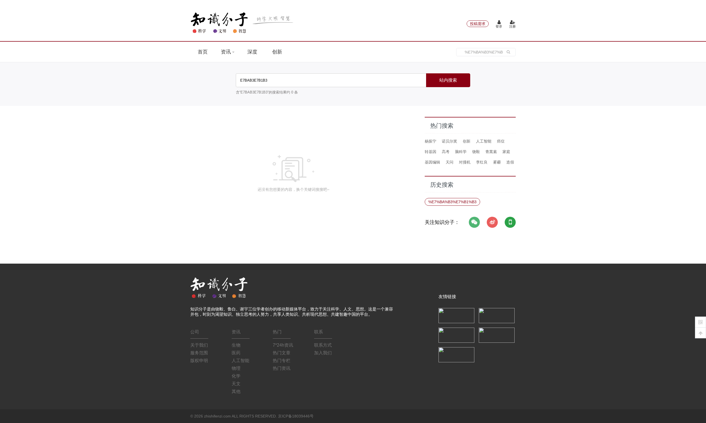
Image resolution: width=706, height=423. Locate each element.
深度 (252, 52)
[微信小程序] (510, 222)
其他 (236, 391)
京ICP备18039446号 (296, 416)
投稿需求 (477, 24)
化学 (236, 376)
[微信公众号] (474, 222)
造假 (510, 162)
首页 (203, 52)
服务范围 (199, 352)
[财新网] (497, 335)
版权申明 (199, 360)
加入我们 (323, 352)
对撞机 (464, 162)
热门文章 (281, 352)
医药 (236, 352)
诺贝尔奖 (449, 141)
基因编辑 (432, 162)
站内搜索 (448, 80)
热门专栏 (281, 360)
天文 (236, 383)
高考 (446, 151)
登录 (499, 26)
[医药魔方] (456, 354)
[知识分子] (242, 22)
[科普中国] (456, 335)
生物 (236, 345)
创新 (277, 52)
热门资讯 (281, 368)
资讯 (226, 52)
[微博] (492, 222)
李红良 (482, 162)
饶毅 (476, 151)
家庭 (506, 151)
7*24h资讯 (283, 345)
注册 (512, 26)
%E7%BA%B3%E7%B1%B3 (452, 202)
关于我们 (199, 345)
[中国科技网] (497, 315)
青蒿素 (491, 151)
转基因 (430, 151)
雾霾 (497, 162)
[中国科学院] (456, 315)
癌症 (501, 141)
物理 (236, 368)
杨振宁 (430, 141)
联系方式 (323, 345)
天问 (449, 162)
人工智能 (483, 141)
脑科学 (461, 151)
